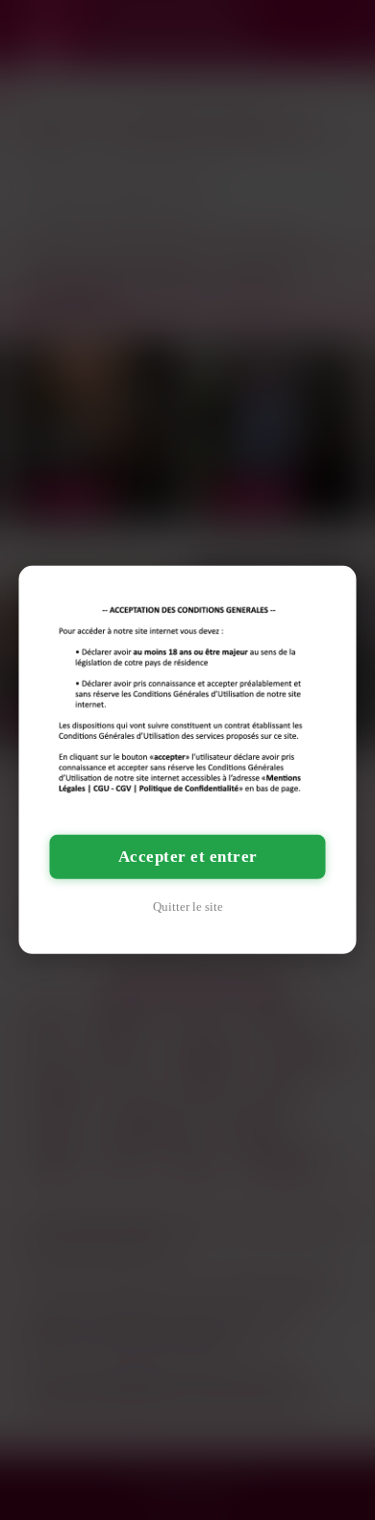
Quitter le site (188, 906)
